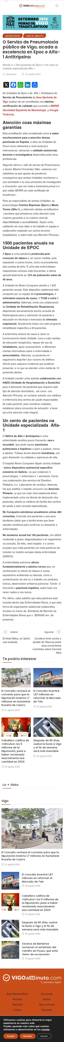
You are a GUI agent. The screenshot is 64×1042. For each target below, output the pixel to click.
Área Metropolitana (17, 994)
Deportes (47, 1009)
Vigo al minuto (34, 35)
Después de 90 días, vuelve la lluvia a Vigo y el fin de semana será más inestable (47, 746)
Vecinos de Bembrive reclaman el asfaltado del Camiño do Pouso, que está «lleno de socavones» (40, 949)
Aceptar (11, 1036)
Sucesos (17, 999)
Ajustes (44, 1036)
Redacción (11, 74)
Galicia (46, 999)
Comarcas (46, 994)
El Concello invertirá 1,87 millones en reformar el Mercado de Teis (47, 696)
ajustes (45, 1029)
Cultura (17, 1009)
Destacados (12, 35)
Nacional (17, 1004)
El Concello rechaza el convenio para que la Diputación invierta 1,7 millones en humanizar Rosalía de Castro (16, 698)
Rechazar (27, 1036)
